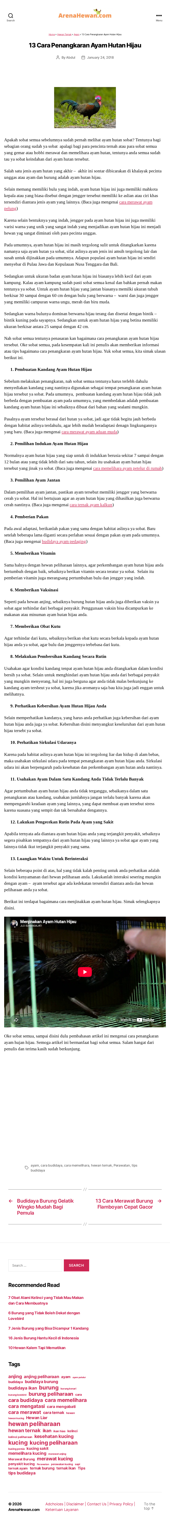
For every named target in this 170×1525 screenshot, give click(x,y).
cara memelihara (76, 1165)
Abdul (70, 57)
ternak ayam (18, 1468)
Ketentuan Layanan (61, 1509)
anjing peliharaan (41, 1376)
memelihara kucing (27, 1453)
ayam (35, 1165)
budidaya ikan (22, 1388)
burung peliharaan (51, 1394)
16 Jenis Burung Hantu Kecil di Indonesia (43, 1338)
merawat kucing (55, 1459)
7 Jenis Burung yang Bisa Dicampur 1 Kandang (48, 1328)
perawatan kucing (62, 1464)
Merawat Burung (21, 1459)
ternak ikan (66, 1468)
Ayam (76, 34)
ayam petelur (79, 1377)
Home (52, 34)
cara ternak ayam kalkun (91, 504)
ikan (47, 1430)
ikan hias (59, 1431)
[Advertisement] (85, 1106)
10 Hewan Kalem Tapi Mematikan (37, 1348)
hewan (70, 1413)
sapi (77, 1464)
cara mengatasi (26, 1406)
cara (78, 1395)
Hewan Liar (36, 1417)
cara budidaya (51, 1165)
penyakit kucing (21, 1464)
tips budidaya (22, 1472)
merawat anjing (57, 1453)
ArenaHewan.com (24, 1509)
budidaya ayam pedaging (64, 541)
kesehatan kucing (54, 1436)
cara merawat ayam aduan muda (89, 431)
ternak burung (42, 1468)
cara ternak (53, 1412)
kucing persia (16, 1448)
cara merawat (24, 1412)
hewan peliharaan (34, 1423)
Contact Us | (98, 1504)
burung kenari (68, 1388)
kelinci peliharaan (20, 1437)
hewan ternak (101, 1165)
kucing (18, 1442)
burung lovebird (17, 1394)
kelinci (72, 1431)
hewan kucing (16, 1418)
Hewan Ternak (64, 34)
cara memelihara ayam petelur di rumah (127, 468)
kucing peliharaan (54, 1442)
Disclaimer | (76, 1504)
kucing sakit (38, 1448)
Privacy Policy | (122, 1504)
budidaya (15, 1382)
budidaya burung (41, 1381)
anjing (15, 1376)
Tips (81, 1468)
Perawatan (122, 1165)
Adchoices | (55, 1504)
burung (48, 1387)
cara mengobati (61, 1406)
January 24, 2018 (100, 57)
